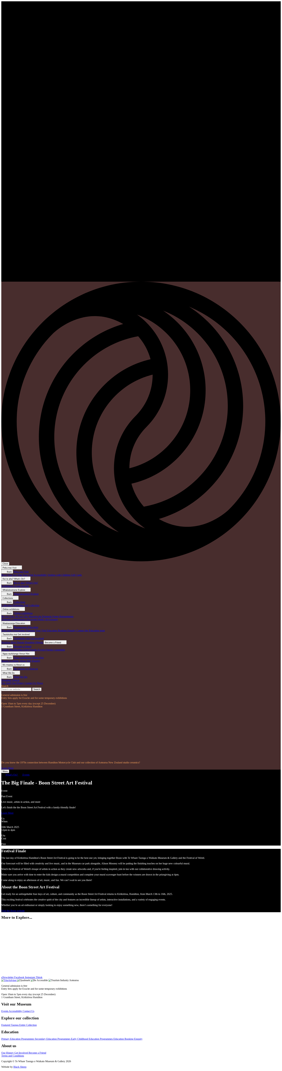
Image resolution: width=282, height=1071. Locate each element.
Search (4, 686)
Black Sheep (19, 1066)
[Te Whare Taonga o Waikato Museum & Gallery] (141, 280)
